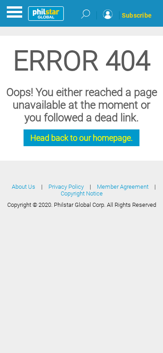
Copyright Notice (82, 193)
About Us (23, 186)
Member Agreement (123, 186)
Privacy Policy (66, 186)
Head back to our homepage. (81, 138)
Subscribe (137, 15)
